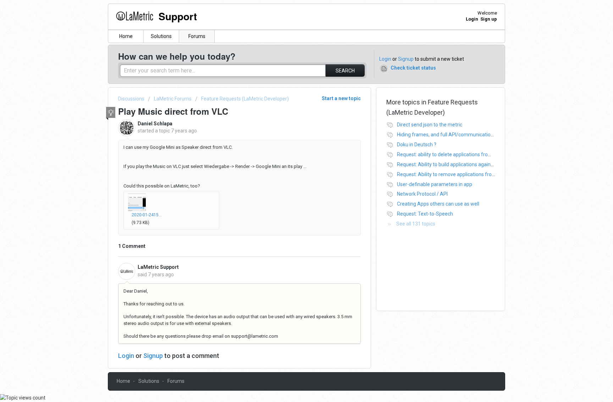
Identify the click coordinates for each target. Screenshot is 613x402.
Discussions (131, 99)
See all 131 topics (415, 224)
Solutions (161, 36)
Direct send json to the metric (429, 124)
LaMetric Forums (173, 99)
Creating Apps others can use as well (438, 204)
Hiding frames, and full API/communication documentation (463, 134)
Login (385, 59)
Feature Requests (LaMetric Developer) (245, 99)
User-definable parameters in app (434, 184)
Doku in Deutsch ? (416, 144)
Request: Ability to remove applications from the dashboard (463, 174)
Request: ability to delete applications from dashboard (457, 154)
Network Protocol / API (422, 194)
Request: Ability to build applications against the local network (465, 164)
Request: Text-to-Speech (425, 214)
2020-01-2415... (147, 214)
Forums (196, 36)
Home (126, 36)
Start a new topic (341, 98)
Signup (406, 59)
